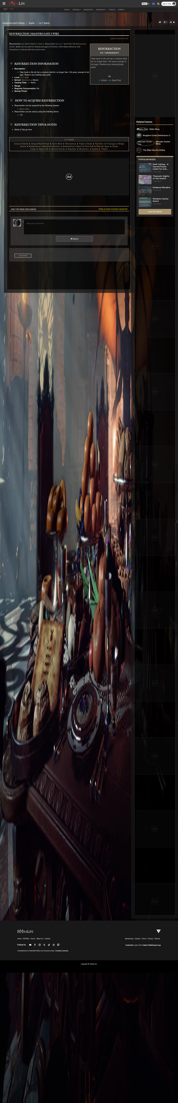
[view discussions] (160, 22)
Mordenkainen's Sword (72, 146)
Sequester (72, 149)
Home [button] (66, 10)
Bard (22, 109)
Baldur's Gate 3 (37, 43)
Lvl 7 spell (24, 77)
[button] (146, 4)
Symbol (95, 149)
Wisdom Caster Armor (160, 200)
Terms (144, 939)
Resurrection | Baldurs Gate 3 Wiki (34, 34)
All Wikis (26, 939)
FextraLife (129, 945)
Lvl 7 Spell (63, 43)
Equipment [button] (100, 10)
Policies (157, 939)
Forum (33, 939)
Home (19, 939)
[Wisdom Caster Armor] (145, 202)
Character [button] (87, 10)
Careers (137, 939)
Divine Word (57, 143)
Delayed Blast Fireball (40, 143)
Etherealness (70, 143)
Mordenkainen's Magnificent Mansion (44, 146)
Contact (47, 939)
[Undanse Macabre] (145, 191)
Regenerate (43, 149)
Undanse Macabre (161, 187)
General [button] (76, 10)
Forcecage (111, 143)
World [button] (111, 10)
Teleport (104, 149)
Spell (27, 43)
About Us (40, 939)
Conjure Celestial (21, 143)
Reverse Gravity (58, 149)
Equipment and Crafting (13, 23)
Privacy (150, 939)
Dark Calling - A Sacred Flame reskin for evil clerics (160, 166)
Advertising (129, 939)
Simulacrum (84, 149)
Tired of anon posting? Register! (113, 209)
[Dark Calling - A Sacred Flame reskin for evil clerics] (145, 168)
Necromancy (81, 43)
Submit (75, 238)
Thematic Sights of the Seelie (161, 177)
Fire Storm (99, 143)
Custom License (62, 951)
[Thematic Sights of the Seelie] (145, 179)
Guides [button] (120, 10)
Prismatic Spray (102, 146)
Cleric (27, 109)
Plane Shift (89, 146)
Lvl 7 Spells (44, 23)
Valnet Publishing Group (152, 945)
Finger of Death (85, 143)
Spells (32, 23)
